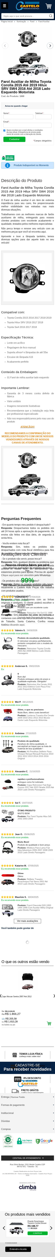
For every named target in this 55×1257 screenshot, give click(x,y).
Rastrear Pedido (18, 1097)
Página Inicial (7, 21)
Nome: (6, 113)
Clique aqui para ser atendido (17, 575)
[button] (23, 75)
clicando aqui (16, 625)
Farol (32, 21)
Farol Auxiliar (43, 21)
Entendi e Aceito (18, 1249)
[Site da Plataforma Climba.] (27, 1186)
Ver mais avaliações (27, 921)
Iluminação (22, 21)
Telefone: (39, 113)
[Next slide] (50, 46)
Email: (6, 122)
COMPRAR (37, 1233)
